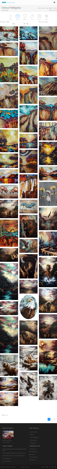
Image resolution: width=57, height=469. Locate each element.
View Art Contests (6, 461)
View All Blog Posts (6, 458)
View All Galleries (44, 21)
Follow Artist (54, 10)
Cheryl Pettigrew (7, 442)
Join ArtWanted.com (34, 437)
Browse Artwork (33, 431)
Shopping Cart (34, 451)
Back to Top (33, 449)
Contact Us (33, 459)
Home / (39, 8)
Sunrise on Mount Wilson (7, 440)
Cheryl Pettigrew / (50, 8)
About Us (33, 454)
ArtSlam (13, 466)
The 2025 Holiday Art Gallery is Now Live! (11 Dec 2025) (13, 453)
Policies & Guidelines (25, 466)
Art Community (33, 440)
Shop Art (32, 434)
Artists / (43, 8)
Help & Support (34, 457)
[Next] (54, 419)
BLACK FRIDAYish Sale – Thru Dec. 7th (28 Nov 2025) (13, 455)
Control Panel (33, 443)
